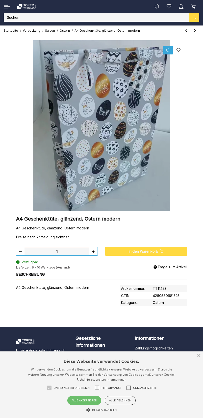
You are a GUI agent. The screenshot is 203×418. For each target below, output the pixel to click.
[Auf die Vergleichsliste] (168, 50)
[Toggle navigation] (7, 6)
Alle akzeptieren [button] (84, 400)
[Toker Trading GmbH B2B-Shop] (26, 6)
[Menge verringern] (20, 251)
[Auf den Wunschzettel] (178, 50)
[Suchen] (194, 17)
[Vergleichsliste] (157, 6)
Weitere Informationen (111, 379)
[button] (181, 6)
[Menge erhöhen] (93, 251)
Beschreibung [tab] (30, 274)
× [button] (199, 356)
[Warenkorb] (193, 6)
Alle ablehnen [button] (120, 400)
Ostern (158, 302)
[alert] (101, 384)
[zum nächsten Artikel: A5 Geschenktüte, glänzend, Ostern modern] (195, 30)
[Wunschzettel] (169, 6)
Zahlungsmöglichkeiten (154, 348)
